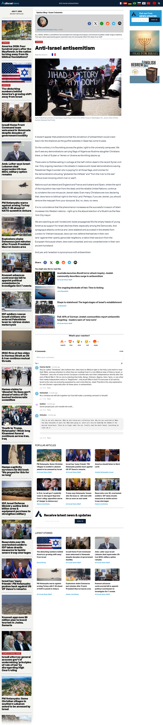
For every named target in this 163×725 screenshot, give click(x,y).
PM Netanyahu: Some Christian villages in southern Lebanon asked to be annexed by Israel (16, 704)
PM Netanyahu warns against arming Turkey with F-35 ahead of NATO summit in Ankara (16, 206)
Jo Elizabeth (61, 306)
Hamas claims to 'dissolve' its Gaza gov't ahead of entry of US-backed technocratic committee (16, 394)
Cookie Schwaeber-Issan (104, 472)
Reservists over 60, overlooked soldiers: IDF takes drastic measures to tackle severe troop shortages (16, 547)
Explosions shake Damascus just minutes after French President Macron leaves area (16, 242)
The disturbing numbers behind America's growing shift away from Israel (16, 92)
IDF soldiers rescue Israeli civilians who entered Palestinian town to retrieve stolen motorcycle (16, 319)
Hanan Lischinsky (43, 504)
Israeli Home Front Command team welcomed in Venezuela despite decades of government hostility (16, 130)
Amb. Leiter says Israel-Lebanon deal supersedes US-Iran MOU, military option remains (16, 169)
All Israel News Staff (64, 280)
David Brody (41, 562)
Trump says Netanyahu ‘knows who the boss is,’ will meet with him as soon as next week (78, 496)
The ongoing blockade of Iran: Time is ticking (80, 287)
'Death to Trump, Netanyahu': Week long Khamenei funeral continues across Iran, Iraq (16, 433)
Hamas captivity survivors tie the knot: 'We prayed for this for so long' (15, 471)
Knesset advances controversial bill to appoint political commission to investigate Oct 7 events (16, 280)
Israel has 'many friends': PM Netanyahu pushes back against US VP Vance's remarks (16, 585)
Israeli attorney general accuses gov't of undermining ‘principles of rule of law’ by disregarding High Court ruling (16, 663)
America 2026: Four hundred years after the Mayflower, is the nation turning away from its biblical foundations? (16, 51)
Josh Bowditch (62, 291)
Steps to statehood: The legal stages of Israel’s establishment (89, 302)
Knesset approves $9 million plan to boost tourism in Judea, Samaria (14, 621)
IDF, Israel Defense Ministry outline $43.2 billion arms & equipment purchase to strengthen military (16, 508)
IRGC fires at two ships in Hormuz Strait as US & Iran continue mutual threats (16, 357)
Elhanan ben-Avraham (45, 30)
